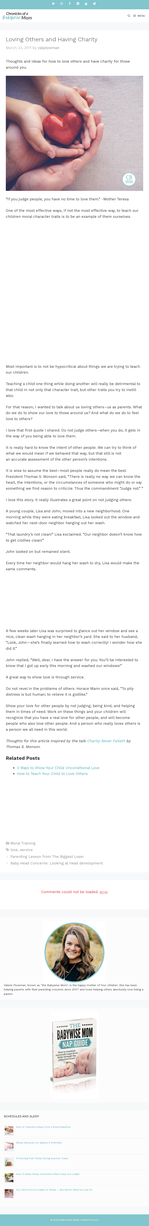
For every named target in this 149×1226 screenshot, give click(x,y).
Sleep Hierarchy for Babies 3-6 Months (39, 1142)
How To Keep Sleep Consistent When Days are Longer (48, 1174)
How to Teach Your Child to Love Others (52, 773)
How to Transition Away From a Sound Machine (43, 1127)
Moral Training (23, 843)
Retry (104, 892)
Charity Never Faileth (106, 741)
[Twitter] (53, 3)
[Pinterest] (77, 3)
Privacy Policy (90, 1220)
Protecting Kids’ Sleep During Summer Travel (42, 1158)
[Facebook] (69, 3)
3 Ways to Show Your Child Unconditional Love (58, 768)
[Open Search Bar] (129, 15)
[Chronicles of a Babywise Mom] (17, 15)
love (14, 850)
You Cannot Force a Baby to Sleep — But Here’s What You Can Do (54, 1189)
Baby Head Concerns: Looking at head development (56, 863)
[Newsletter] (94, 3)
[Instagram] (61, 3)
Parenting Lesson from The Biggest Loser (47, 856)
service (26, 850)
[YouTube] (86, 3)
